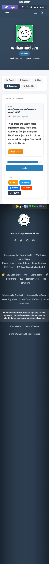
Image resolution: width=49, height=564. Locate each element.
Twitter (26, 182)
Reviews (25, 80)
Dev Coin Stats (13, 274)
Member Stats (32, 278)
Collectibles (30, 86)
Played (11, 80)
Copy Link (16, 193)
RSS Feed (9, 267)
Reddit (28, 187)
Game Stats (35, 274)
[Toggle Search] (42, 13)
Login (11, 7)
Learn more (41, 318)
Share (14, 182)
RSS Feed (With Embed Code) (31, 267)
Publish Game (9, 263)
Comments (13, 86)
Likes (39, 80)
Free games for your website (18, 255)
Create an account (34, 7)
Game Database (39, 263)
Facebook (15, 187)
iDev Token (23, 263)
